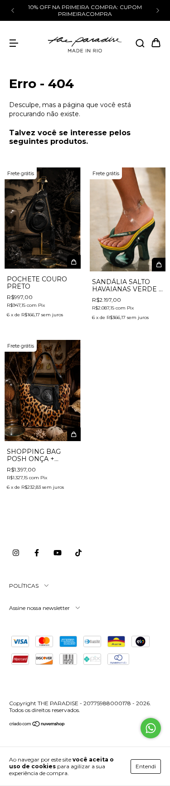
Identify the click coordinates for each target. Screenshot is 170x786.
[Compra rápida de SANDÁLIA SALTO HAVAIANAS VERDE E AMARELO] (158, 264)
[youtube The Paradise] (57, 553)
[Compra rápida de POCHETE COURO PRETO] (74, 262)
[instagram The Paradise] (16, 553)
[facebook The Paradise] (37, 553)
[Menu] (13, 43)
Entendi (146, 766)
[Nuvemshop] (37, 725)
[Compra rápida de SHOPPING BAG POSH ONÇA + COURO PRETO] (74, 434)
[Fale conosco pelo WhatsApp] (151, 728)
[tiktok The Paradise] (78, 553)
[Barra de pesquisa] (140, 43)
